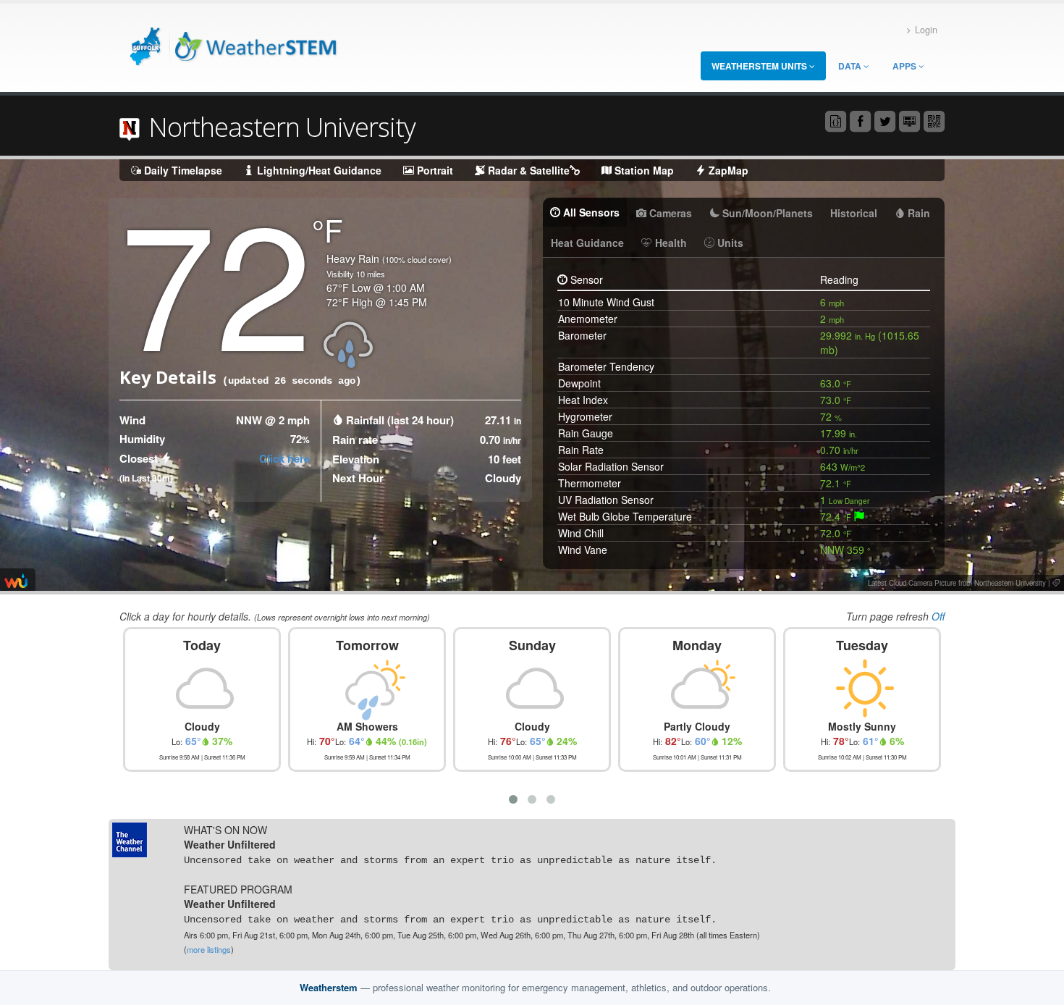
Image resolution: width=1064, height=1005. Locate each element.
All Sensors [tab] (590, 212)
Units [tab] (728, 242)
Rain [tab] (917, 213)
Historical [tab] (853, 213)
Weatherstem (329, 987)
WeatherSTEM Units (760, 65)
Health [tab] (669, 242)
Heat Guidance (587, 242)
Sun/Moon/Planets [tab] (766, 213)
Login (926, 29)
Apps (905, 65)
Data (851, 65)
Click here (284, 458)
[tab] (859, 516)
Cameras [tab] (669, 213)
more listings (209, 949)
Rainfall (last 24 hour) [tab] (400, 420)
